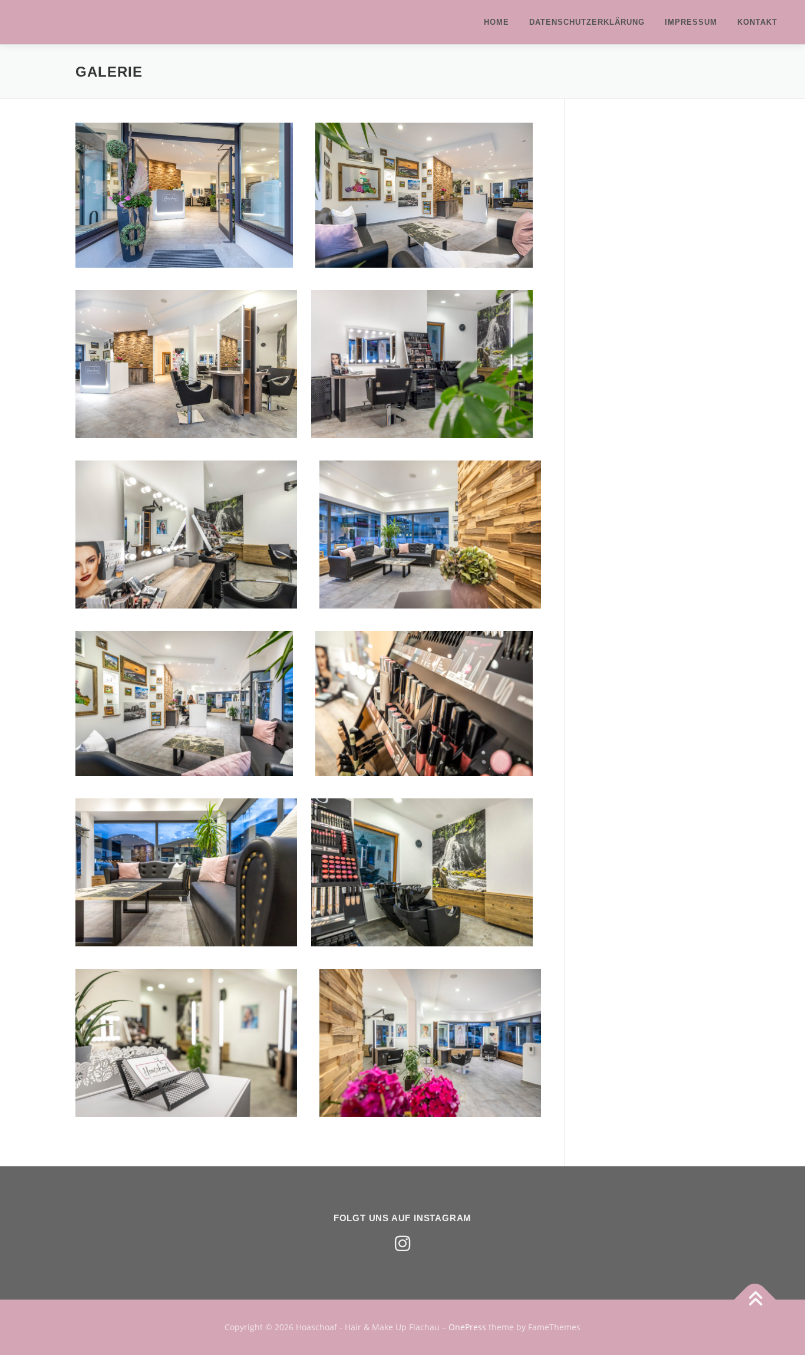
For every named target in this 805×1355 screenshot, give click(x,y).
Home (496, 22)
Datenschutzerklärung (587, 22)
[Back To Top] (755, 1300)
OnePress (467, 1327)
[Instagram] (402, 1243)
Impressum (691, 22)
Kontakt (757, 22)
